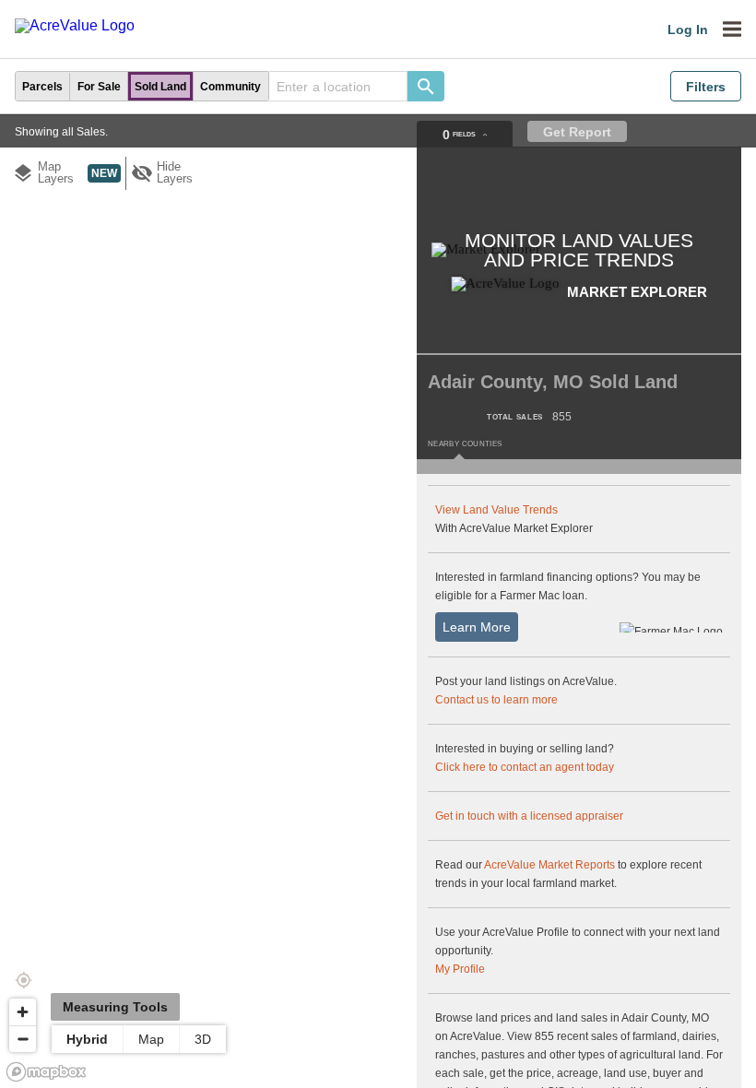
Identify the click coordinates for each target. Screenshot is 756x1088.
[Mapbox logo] (46, 1071)
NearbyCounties (465, 444)
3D (203, 1039)
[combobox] (338, 86)
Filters (706, 86)
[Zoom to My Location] (23, 980)
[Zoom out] (22, 1038)
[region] (378, 601)
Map (151, 1039)
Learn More (477, 627)
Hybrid (87, 1039)
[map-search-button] (426, 86)
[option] (43, 86)
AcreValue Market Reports (549, 864)
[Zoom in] (22, 1012)
